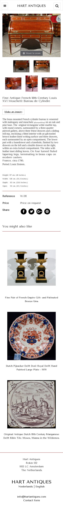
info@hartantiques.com (31, 496)
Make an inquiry (13, 111)
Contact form (31, 500)
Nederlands (25, 486)
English (40, 486)
